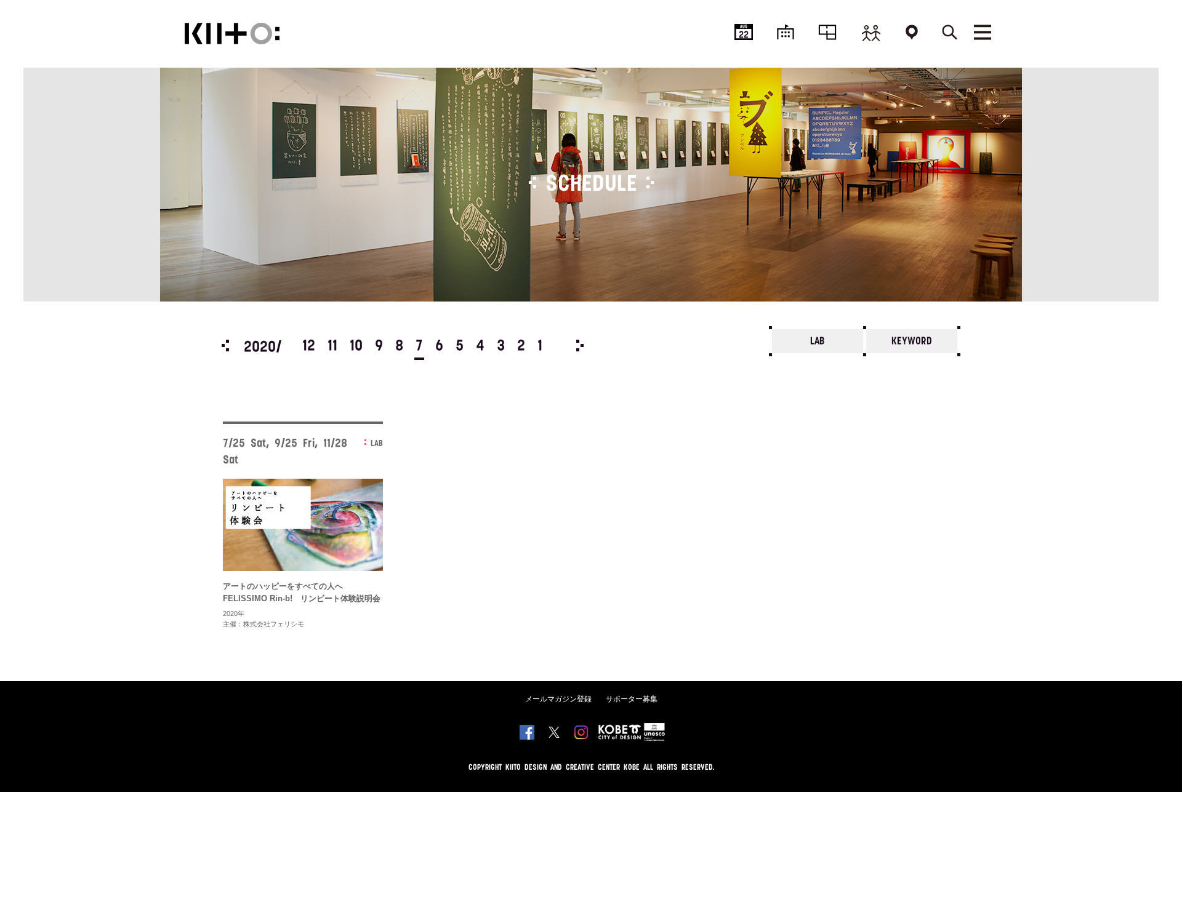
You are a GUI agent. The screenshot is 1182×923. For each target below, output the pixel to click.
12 (308, 346)
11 (332, 346)
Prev (225, 345)
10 (356, 346)
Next (580, 345)
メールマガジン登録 (558, 699)
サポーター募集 (631, 699)
